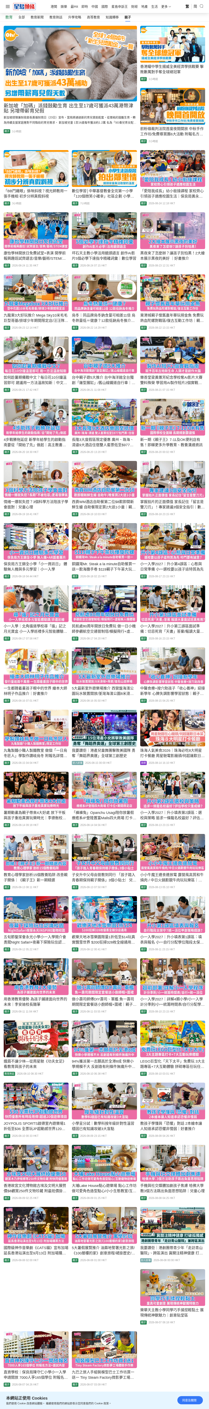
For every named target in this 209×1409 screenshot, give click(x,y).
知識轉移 (112, 17)
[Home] (24, 6)
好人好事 (77, 763)
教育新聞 (37, 17)
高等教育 (93, 17)
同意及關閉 (189, 1400)
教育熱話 (55, 17)
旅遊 (143, 763)
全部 (21, 17)
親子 (128, 17)
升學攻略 (74, 17)
